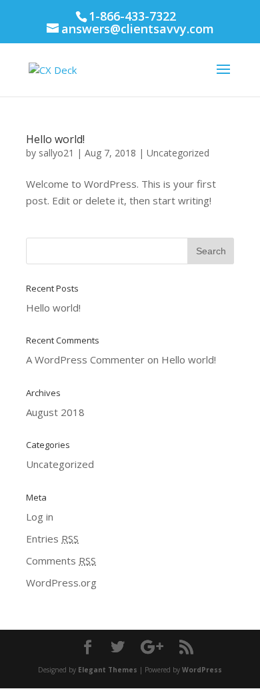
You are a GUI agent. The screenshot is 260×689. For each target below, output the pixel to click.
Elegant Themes (107, 669)
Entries (52, 538)
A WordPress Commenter (85, 359)
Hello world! (55, 139)
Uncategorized (178, 152)
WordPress (202, 669)
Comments (61, 560)
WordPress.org (61, 582)
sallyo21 (56, 152)
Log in (39, 516)
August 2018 (55, 412)
